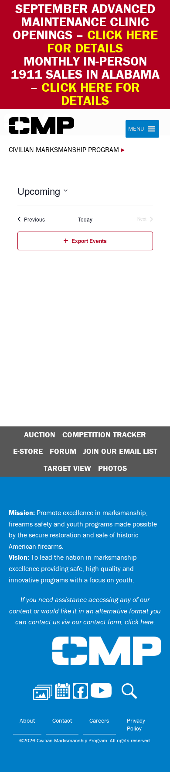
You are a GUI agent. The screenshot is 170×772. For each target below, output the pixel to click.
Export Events (89, 241)
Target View (67, 468)
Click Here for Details (90, 93)
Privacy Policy (136, 724)
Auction (39, 434)
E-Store (28, 451)
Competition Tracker (104, 434)
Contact (62, 720)
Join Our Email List (120, 451)
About (27, 720)
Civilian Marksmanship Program (41, 126)
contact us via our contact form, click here (90, 621)
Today (85, 219)
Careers (99, 720)
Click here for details (102, 41)
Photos (112, 468)
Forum (63, 451)
